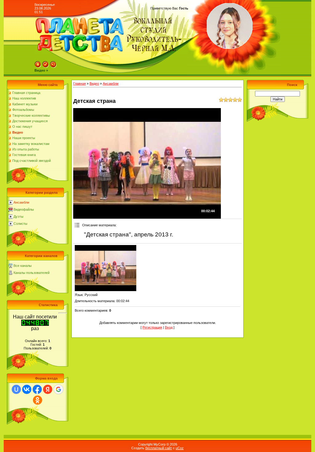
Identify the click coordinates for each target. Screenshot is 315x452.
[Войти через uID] (16, 389)
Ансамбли (21, 202)
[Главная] (37, 66)
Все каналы (23, 265)
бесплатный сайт (158, 448)
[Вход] (53, 66)
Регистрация (152, 327)
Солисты (20, 223)
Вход (169, 327)
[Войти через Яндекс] (47, 389)
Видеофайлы (24, 209)
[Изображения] (105, 268)
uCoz (180, 448)
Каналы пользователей (32, 273)
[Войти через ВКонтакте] (26, 389)
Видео (94, 83)
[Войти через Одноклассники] (37, 400)
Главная (79, 83)
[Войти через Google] (58, 389)
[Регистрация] (45, 66)
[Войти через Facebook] (37, 389)
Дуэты (18, 216)
